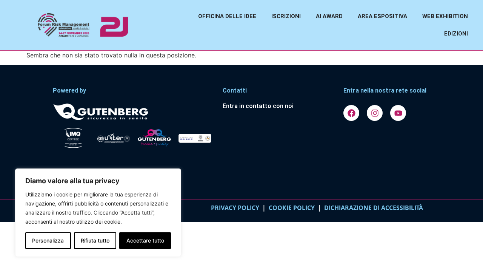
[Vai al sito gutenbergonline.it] (134, 111)
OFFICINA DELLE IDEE (227, 16)
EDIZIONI (456, 33)
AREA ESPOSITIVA (382, 16)
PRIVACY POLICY (235, 208)
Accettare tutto (145, 240)
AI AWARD (329, 16)
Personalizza (48, 240)
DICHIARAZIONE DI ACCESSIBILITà (372, 208)
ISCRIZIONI (286, 16)
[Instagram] (375, 113)
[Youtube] (398, 113)
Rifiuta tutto (95, 240)
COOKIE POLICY (292, 208)
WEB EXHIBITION (445, 16)
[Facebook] (351, 113)
